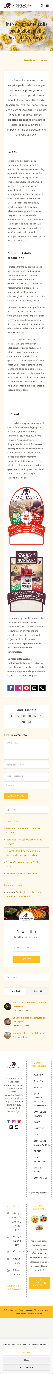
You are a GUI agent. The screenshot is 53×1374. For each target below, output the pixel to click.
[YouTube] (19, 1121)
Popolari (15, 991)
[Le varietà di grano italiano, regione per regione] (7, 1020)
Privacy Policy (16, 1272)
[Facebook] (8, 1121)
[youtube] (26, 688)
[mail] (34, 688)
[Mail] (11, 1127)
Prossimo (42, 60)
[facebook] (10, 688)
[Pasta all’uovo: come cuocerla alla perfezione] (7, 1005)
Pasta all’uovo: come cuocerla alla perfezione (29, 1004)
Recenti (38, 991)
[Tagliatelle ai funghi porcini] (39, 1227)
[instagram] (18, 688)
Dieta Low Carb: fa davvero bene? (22, 874)
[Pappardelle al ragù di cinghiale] (43, 1219)
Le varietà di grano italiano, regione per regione (29, 1020)
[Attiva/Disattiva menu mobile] (47, 5)
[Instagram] (13, 1121)
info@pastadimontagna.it (17, 1251)
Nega (26, 1360)
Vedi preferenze (26, 1367)
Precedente (29, 60)
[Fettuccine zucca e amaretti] (35, 1219)
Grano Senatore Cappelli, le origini (29, 1033)
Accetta (26, 1352)
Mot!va (39, 1313)
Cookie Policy (16, 1261)
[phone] (42, 688)
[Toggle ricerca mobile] (42, 5)
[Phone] (16, 1127)
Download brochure (39, 1193)
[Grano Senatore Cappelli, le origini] (7, 1034)
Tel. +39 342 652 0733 (17, 1241)
